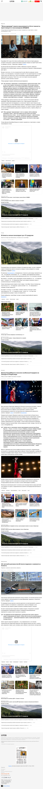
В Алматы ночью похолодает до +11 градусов (15, 215)
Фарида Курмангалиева (5, 33)
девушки (3, 160)
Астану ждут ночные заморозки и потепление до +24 (12, 334)
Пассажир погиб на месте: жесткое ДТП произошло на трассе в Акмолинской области (19, 701)
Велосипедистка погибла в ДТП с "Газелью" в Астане (12, 698)
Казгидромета (10, 273)
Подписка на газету (37, 1)
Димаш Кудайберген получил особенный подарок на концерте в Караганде (17, 218)
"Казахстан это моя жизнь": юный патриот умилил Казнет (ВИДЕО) (15, 197)
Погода (3, 213)
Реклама (2, 770)
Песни (19, 490)
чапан (28, 490)
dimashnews (24, 412)
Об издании (3, 769)
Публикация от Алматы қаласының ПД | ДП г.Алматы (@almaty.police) (16, 659)
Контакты (2, 772)
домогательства (8, 160)
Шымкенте (3, 296)
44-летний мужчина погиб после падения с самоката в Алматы (14, 224)
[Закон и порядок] (24, 1)
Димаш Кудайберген (14, 490)
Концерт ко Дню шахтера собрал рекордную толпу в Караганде (15, 529)
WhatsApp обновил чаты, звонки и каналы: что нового (12, 200)
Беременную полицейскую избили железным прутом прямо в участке (16, 221)
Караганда (7, 490)
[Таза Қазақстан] (31, 1)
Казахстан (3, 299)
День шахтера (24, 490)
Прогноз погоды (12, 299)
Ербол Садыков (3, 570)
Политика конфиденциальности (6, 771)
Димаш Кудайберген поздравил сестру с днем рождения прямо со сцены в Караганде (19, 525)
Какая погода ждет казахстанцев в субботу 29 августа (12, 226)
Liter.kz (24, 64)
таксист (13, 160)
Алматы (7, 299)
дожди (17, 299)
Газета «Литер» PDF (5, 773)
